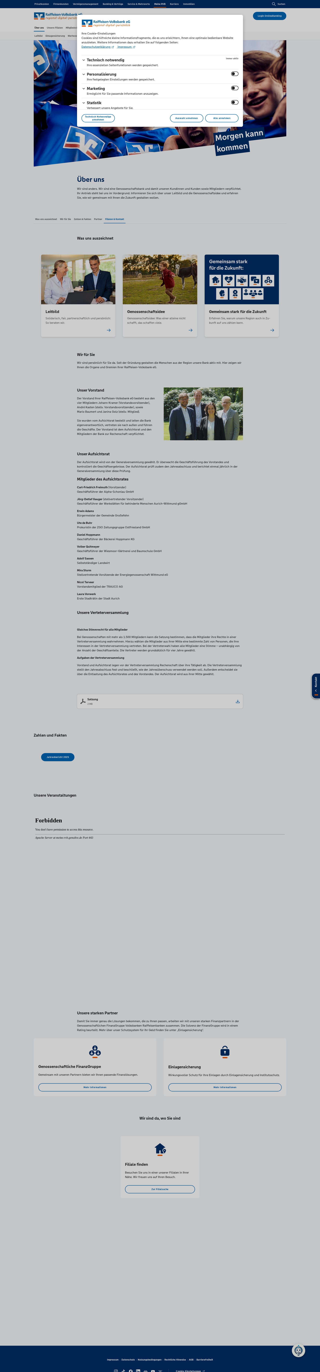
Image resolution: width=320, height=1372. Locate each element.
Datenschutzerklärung (96, 47)
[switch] (235, 74)
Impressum (124, 47)
